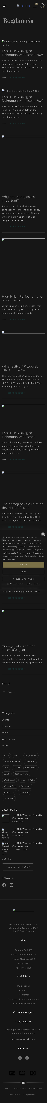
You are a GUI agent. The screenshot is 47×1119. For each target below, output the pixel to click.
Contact (23, 990)
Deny (23, 572)
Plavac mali (31, 768)
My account (23, 986)
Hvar (6, 768)
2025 (6, 755)
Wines (5, 745)
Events (5, 719)
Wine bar (25, 786)
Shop (23, 940)
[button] (43, 534)
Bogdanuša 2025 (23, 950)
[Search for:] (23, 692)
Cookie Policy (13, 584)
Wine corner (8, 739)
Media (5, 732)
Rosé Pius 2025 (23, 968)
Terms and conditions (23, 1003)
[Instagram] (11, 885)
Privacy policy (26, 584)
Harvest (6, 726)
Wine (32, 780)
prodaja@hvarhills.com (23, 1039)
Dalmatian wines (12, 761)
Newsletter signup (18, 867)
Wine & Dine (10, 786)
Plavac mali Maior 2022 (23, 954)
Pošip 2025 (23, 963)
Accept (23, 565)
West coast (9, 780)
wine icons (9, 792)
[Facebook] (4, 885)
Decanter (30, 761)
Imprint (37, 584)
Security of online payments (23, 999)
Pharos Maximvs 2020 (23, 959)
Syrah (7, 774)
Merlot (17, 768)
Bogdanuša (31, 755)
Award (17, 755)
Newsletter (23, 994)
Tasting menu (21, 774)
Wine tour (24, 792)
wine (22, 780)
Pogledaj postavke (23, 579)
